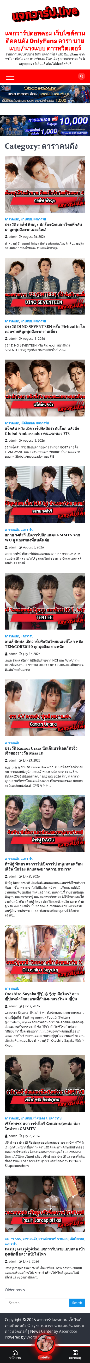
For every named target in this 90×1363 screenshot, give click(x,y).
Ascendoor (68, 1331)
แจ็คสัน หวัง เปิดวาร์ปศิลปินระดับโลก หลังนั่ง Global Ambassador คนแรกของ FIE (42, 431)
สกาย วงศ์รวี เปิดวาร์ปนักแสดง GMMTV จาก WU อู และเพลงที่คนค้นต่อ (42, 538)
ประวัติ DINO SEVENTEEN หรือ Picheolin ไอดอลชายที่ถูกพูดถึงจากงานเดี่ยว (45, 329)
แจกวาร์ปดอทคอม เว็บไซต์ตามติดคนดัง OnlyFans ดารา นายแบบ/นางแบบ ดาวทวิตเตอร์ (45, 41)
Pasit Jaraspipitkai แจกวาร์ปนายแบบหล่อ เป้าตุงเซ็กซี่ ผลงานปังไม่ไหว (45, 1252)
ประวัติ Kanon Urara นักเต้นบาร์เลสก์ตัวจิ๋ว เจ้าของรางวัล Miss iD (41, 751)
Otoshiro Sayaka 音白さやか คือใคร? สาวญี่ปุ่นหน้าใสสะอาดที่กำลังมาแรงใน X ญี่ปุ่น (42, 996)
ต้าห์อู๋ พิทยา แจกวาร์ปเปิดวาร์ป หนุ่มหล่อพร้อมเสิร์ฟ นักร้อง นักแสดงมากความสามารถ (44, 867)
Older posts (15, 1289)
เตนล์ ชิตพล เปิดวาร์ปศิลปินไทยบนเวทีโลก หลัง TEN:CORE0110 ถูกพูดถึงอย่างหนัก (44, 644)
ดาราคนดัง (12, 219)
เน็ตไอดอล (28, 423)
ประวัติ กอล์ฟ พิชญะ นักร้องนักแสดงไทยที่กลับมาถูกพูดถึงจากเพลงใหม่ (43, 227)
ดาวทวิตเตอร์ (47, 1239)
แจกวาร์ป (39, 219)
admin (13, 237)
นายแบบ (26, 219)
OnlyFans (13, 1239)
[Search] (81, 76)
